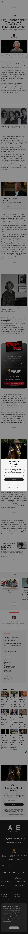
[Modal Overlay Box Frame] (14, 467)
